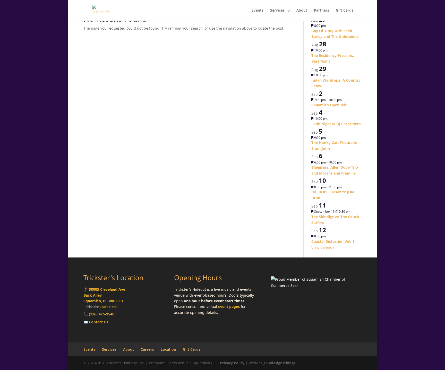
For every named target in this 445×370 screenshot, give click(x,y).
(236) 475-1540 (101, 314)
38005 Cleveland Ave (107, 289)
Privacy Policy (232, 362)
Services (277, 10)
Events (257, 10)
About (301, 10)
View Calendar (323, 247)
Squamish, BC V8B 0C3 (103, 300)
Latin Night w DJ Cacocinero (336, 123)
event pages (229, 306)
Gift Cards (344, 10)
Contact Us (98, 322)
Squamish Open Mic (329, 104)
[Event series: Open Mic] (344, 100)
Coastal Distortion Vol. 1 (332, 241)
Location (168, 349)
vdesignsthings (282, 362)
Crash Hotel (108, 307)
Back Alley (92, 295)
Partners (321, 10)
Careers (147, 349)
